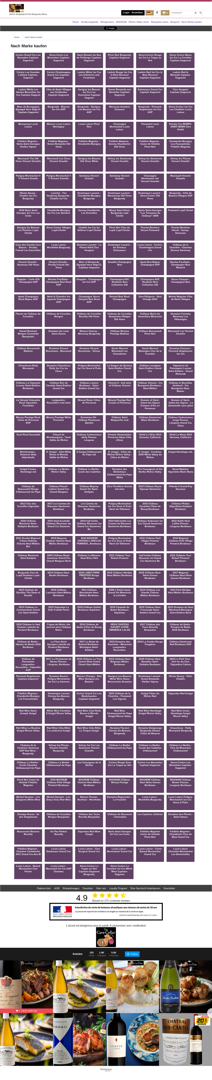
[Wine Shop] (34, 8)
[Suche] (201, 12)
